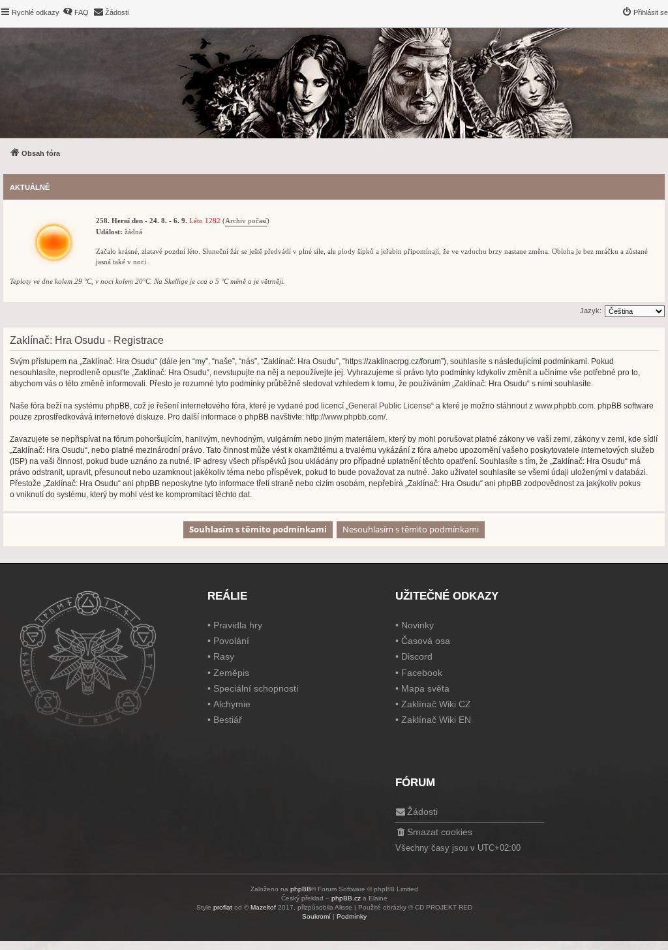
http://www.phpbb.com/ (346, 416)
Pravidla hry (237, 625)
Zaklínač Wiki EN (436, 719)
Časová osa (425, 641)
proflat (222, 907)
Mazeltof (263, 907)
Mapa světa (425, 688)
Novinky (417, 625)
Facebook (421, 672)
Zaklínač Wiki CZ (436, 704)
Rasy (223, 656)
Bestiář (227, 719)
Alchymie (231, 704)
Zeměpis (231, 672)
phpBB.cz (346, 898)
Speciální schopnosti (255, 688)
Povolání (231, 641)
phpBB (300, 889)
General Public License (389, 405)
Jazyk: (590, 310)
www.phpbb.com (564, 405)
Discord (417, 656)
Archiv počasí (246, 220)
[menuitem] (76, 12)
